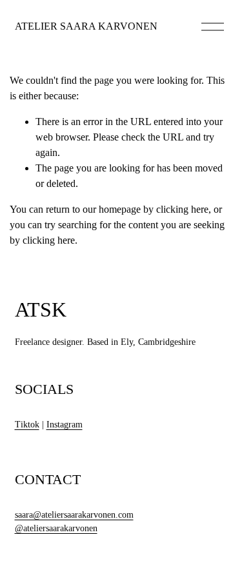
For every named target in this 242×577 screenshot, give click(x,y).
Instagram (64, 424)
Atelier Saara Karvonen (86, 26)
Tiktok (27, 424)
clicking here (182, 209)
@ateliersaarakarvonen (56, 528)
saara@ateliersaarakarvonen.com (74, 515)
